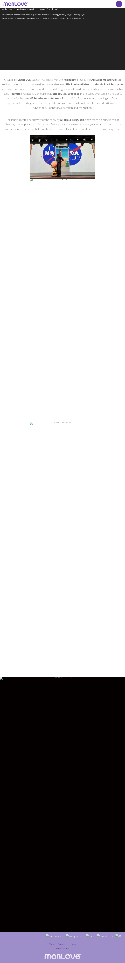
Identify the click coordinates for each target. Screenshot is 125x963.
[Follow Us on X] (90, 936)
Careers (62, 944)
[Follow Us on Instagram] (75, 936)
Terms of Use (62, 948)
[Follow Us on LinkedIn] (105, 936)
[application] (62, 35)
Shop (51, 944)
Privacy (72, 944)
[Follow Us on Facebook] (55, 936)
